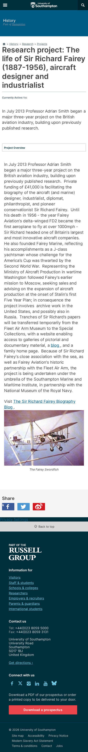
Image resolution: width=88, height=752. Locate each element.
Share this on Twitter (23, 506)
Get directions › (21, 663)
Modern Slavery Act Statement (32, 740)
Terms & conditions (24, 746)
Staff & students (21, 583)
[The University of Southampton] (44, 5)
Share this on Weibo (39, 506)
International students (25, 609)
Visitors (14, 577)
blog (55, 345)
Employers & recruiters (26, 598)
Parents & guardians (24, 603)
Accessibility (36, 735)
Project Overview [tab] (14, 147)
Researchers (18, 593)
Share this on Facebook (3, 505)
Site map (18, 735)
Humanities (18, 24)
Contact (46, 746)
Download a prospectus (43, 710)
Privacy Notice (58, 735)
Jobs (59, 746)
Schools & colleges (23, 588)
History (9, 20)
